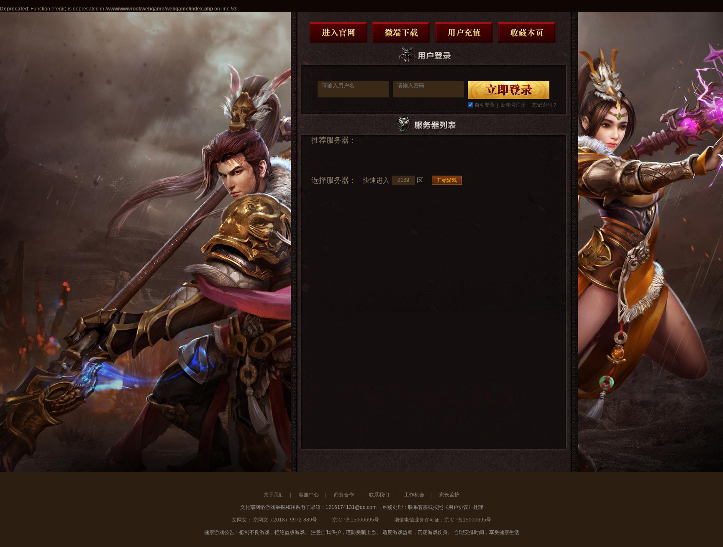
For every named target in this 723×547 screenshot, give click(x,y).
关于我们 (274, 495)
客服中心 (309, 495)
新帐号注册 (513, 105)
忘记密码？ (544, 105)
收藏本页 (527, 32)
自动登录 (484, 105)
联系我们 (379, 495)
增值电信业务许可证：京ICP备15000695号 (442, 520)
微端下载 (401, 32)
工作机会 (414, 495)
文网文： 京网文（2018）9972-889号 (274, 520)
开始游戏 (447, 180)
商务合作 (344, 495)
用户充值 (464, 32)
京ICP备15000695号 (355, 520)
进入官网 (338, 32)
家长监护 (449, 495)
